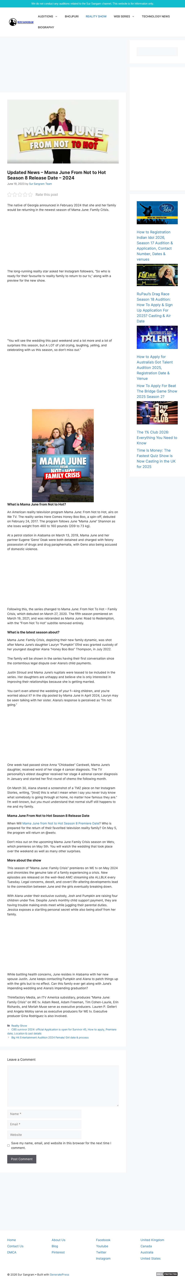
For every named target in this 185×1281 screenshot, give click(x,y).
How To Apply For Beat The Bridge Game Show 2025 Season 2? (157, 391)
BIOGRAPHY (46, 27)
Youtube (102, 1246)
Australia (147, 1252)
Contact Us (15, 1246)
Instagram (103, 1258)
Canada (146, 1246)
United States (151, 1258)
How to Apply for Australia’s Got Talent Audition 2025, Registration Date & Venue (155, 368)
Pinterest (58, 1252)
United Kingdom (152, 1240)
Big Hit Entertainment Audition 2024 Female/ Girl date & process (50, 1037)
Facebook (103, 1240)
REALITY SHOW (96, 16)
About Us (58, 1240)
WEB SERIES (122, 16)
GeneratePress (59, 1274)
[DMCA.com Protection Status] (167, 1275)
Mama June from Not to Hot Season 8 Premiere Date (60, 823)
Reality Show (19, 1025)
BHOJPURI (72, 16)
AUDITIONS (45, 16)
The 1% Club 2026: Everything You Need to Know (157, 437)
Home (11, 1240)
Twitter (101, 1252)
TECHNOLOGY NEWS (156, 16)
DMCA (11, 1252)
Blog (55, 1246)
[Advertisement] (63, 65)
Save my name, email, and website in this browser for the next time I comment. (61, 1145)
